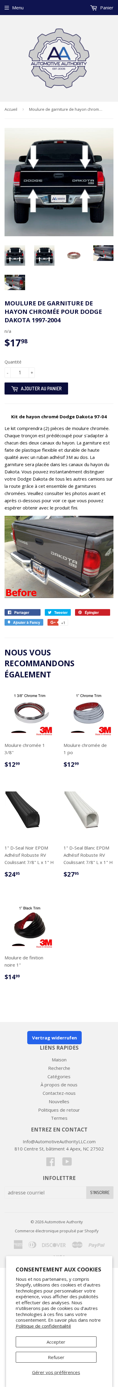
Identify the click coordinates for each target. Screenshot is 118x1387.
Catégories (59, 1076)
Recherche (59, 1068)
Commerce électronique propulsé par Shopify (57, 1231)
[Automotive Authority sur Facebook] (50, 1163)
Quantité (13, 362)
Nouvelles (59, 1101)
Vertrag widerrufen (54, 1038)
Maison (59, 1060)
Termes (59, 1118)
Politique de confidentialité (43, 1326)
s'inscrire (100, 1192)
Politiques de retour (59, 1110)
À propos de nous (59, 1085)
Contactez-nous (59, 1093)
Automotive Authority (63, 1221)
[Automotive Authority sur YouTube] (67, 1163)
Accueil (11, 109)
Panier (106, 8)
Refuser (56, 1357)
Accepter (56, 1342)
